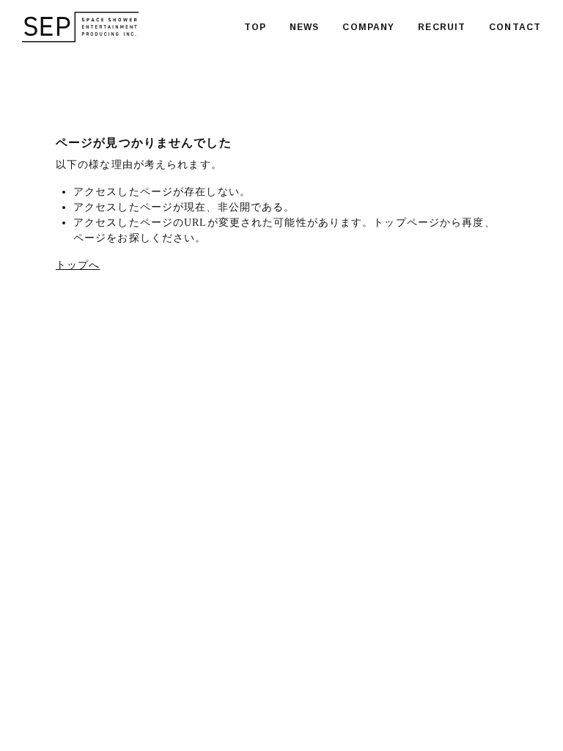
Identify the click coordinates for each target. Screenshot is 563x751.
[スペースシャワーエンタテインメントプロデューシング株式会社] (80, 27)
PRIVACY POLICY (209, 697)
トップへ (78, 265)
